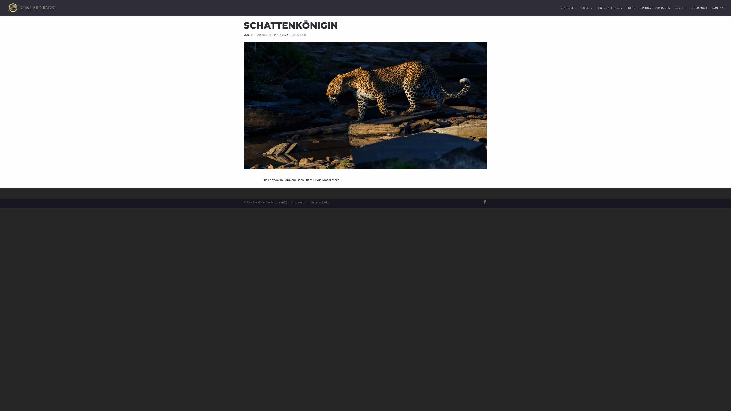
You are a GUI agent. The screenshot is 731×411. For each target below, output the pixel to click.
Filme (585, 8)
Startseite (568, 8)
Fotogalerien (608, 8)
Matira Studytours (655, 8)
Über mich (699, 8)
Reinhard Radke (261, 34)
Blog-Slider (298, 34)
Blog (632, 8)
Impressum (299, 202)
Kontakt (718, 8)
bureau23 (280, 202)
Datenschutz (319, 202)
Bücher (680, 8)
